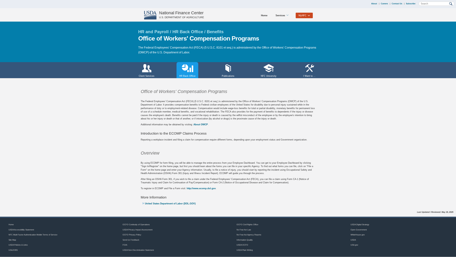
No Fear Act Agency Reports (249, 235)
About (374, 3)
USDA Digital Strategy (360, 224)
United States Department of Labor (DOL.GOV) (170, 203)
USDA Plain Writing (245, 250)
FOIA (125, 245)
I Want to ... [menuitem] (309, 76)
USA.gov (354, 245)
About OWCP (200, 124)
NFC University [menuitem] (268, 76)
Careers (384, 3)
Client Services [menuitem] (146, 76)
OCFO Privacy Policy (132, 235)
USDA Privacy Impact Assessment (137, 230)
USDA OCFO (242, 245)
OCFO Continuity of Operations (136, 224)
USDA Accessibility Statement (21, 230)
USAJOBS (13, 250)
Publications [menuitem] (228, 76)
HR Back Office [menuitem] (186, 76)
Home (264, 15)
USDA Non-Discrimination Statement (138, 250)
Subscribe (410, 3)
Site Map (12, 240)
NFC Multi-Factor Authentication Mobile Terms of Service (33, 235)
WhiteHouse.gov (358, 235)
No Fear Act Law (244, 230)
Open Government (359, 230)
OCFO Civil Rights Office (247, 224)
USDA (353, 240)
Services (280, 15)
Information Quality (245, 240)
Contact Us (397, 3)
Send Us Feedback (131, 240)
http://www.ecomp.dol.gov (201, 188)
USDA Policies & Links (18, 245)
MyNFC (302, 15)
